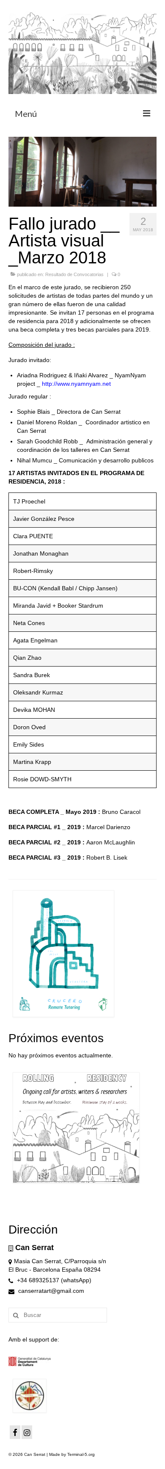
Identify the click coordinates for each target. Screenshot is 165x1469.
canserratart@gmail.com (50, 1290)
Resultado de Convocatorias (74, 274)
